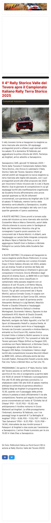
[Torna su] (46, 518)
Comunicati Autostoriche (14, 101)
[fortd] (25, 123)
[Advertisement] (25, 44)
